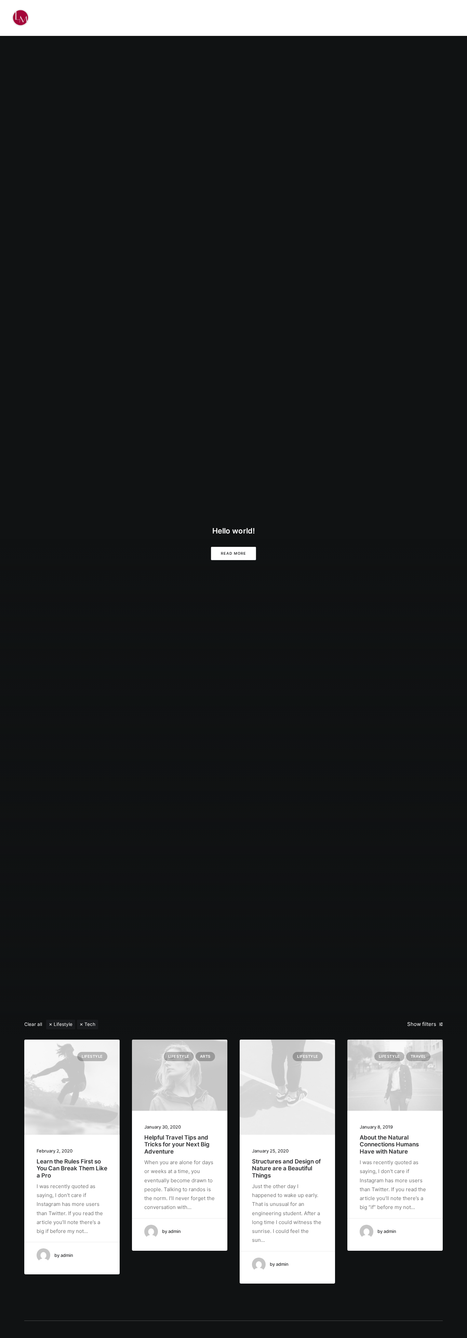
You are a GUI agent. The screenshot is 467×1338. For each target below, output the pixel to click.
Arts (205, 1056)
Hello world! (233, 530)
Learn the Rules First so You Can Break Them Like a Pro (72, 1168)
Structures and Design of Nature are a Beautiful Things (286, 1168)
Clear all (33, 1024)
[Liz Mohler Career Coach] (20, 17)
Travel (418, 1056)
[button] (72, 1087)
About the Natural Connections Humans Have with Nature (389, 1144)
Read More (233, 553)
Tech (89, 1024)
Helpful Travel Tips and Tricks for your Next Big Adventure (177, 1144)
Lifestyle (63, 1024)
